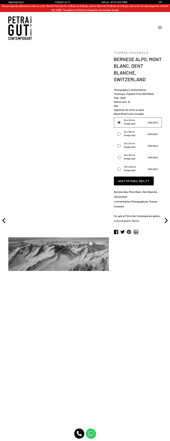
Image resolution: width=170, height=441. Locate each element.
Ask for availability (133, 181)
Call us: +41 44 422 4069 (114, 1)
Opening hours (16, 1)
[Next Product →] (165, 220)
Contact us (61, 1)
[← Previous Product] (4, 220)
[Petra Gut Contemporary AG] (116, 232)
